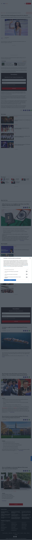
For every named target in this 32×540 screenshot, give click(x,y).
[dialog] (16, 270)
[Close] (30, 258)
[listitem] (16, 269)
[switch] (26, 271)
